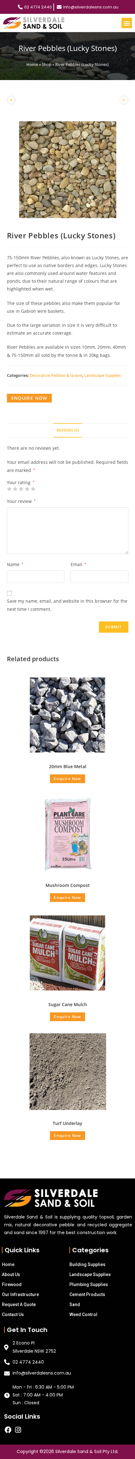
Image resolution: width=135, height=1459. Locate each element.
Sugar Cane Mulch (67, 1004)
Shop (46, 64)
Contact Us (13, 1314)
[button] (127, 23)
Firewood (12, 1284)
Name (15, 564)
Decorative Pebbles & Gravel (56, 375)
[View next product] (124, 100)
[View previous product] (11, 100)
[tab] (67, 430)
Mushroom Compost (68, 885)
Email (78, 564)
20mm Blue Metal (67, 766)
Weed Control (83, 1314)
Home (32, 64)
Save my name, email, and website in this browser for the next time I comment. (67, 605)
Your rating (21, 482)
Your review (21, 501)
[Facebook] (8, 1430)
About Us (11, 1274)
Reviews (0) (68, 430)
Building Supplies (87, 1264)
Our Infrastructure (20, 1294)
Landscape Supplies (102, 375)
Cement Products (87, 1294)
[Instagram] (18, 1430)
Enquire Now (29, 398)
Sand (74, 1304)
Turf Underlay (67, 1123)
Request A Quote (19, 1304)
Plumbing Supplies (88, 1284)
